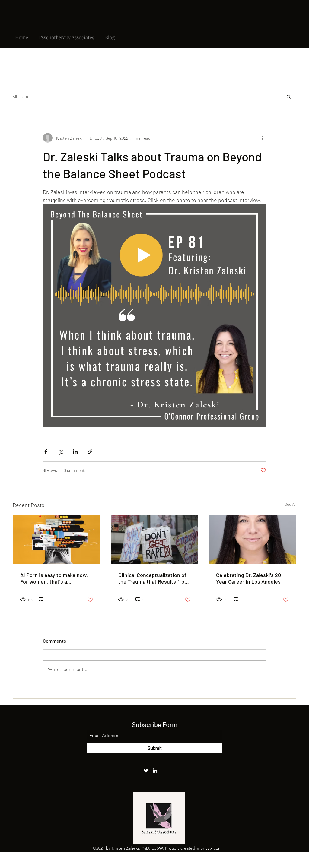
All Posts (20, 96)
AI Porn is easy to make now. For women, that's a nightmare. (54, 578)
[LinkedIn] (155, 771)
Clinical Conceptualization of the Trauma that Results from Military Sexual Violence (153, 578)
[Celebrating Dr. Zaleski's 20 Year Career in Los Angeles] (252, 539)
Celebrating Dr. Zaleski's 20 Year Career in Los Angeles (248, 578)
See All (290, 504)
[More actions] (262, 137)
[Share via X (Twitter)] (60, 452)
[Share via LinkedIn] (75, 452)
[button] (288, 96)
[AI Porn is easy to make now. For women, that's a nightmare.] (56, 539)
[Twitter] (146, 771)
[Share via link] (90, 452)
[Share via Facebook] (46, 452)
